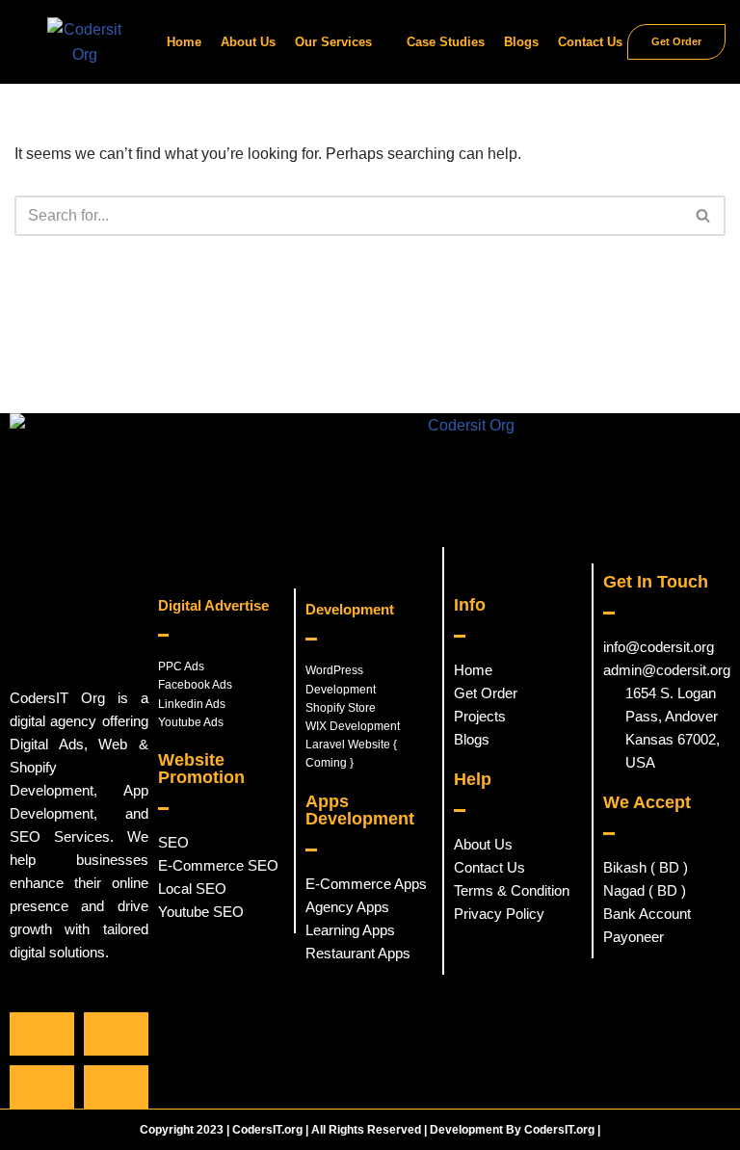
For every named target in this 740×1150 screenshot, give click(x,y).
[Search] (704, 216)
